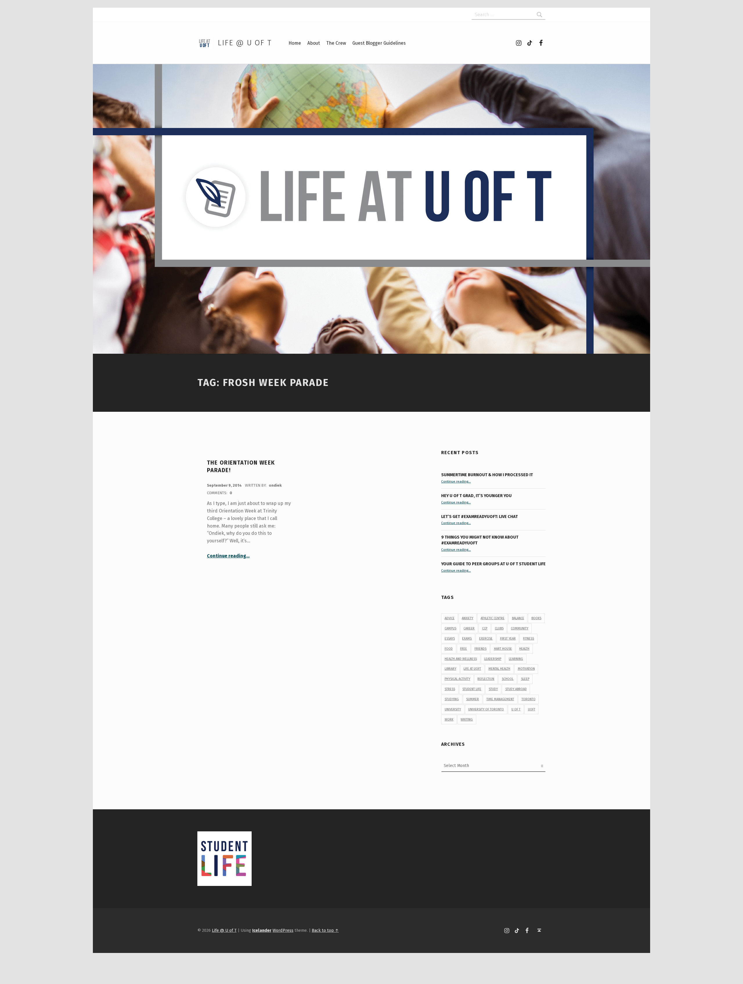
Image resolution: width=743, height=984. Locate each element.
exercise (486, 638)
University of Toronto (486, 709)
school (507, 679)
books (536, 618)
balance (518, 618)
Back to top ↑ (325, 930)
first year (508, 638)
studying (452, 699)
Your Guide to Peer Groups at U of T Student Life (493, 563)
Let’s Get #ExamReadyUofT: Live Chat (479, 516)
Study (493, 689)
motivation (526, 669)
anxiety (467, 618)
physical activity (457, 679)
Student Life (471, 689)
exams (467, 638)
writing (467, 719)
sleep (525, 679)
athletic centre (492, 618)
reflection (485, 679)
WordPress (283, 930)
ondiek (275, 485)
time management (500, 699)
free (463, 649)
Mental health (499, 669)
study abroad (516, 689)
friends (480, 649)
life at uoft (472, 669)
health (524, 649)
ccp (484, 628)
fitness (528, 638)
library (450, 669)
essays (450, 638)
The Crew (336, 43)
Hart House (503, 649)
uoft (531, 709)
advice (450, 618)
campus (450, 628)
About (313, 43)
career (469, 628)
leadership (492, 659)
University (453, 709)
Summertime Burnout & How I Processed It (487, 474)
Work (449, 719)
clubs (499, 628)
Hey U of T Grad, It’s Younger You (477, 495)
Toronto (528, 699)
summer (472, 699)
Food (449, 649)
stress (450, 689)
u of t (515, 709)
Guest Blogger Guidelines (379, 43)
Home (294, 43)
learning (516, 659)
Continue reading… (228, 556)
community (519, 628)
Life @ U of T (245, 42)
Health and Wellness (461, 659)
